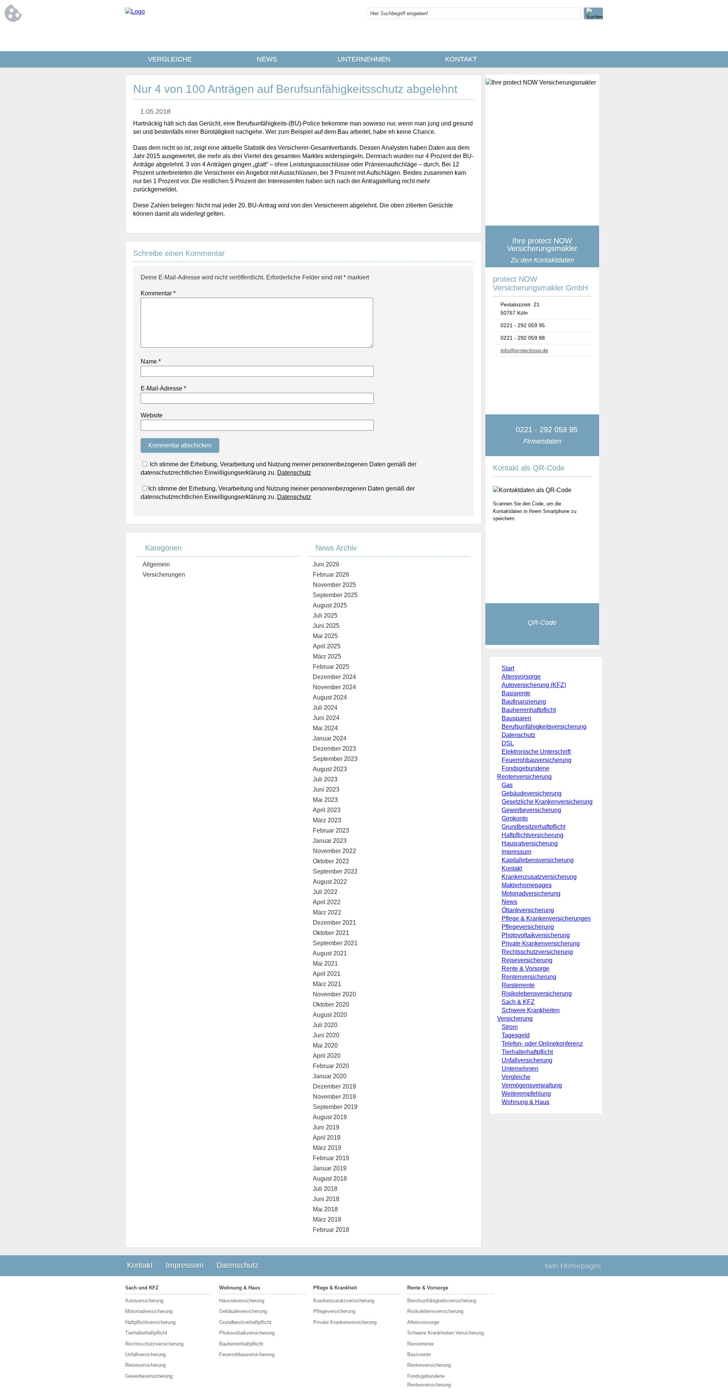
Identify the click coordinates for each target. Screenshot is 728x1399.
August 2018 (330, 1178)
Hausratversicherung (530, 843)
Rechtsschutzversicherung (537, 952)
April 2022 (326, 902)
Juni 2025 (326, 626)
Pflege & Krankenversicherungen (546, 918)
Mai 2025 (325, 636)
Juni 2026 (326, 564)
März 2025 (327, 656)
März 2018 (327, 1219)
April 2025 (326, 646)
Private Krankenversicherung (541, 943)
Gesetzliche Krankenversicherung (547, 801)
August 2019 (330, 1117)
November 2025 (334, 585)
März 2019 (327, 1148)
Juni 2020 (326, 1035)
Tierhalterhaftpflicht (527, 1052)
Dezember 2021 (334, 922)
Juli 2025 (325, 615)
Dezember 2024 (334, 677)
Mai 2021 (325, 963)
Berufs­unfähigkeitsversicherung (544, 726)
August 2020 (330, 1015)
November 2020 (334, 994)
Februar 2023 (331, 830)
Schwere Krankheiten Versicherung (445, 1333)
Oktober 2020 (331, 1004)
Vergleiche (170, 59)
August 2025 (330, 605)
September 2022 (335, 871)
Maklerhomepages (527, 885)
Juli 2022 (325, 892)
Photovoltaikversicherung (536, 935)
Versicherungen (164, 574)
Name (151, 361)
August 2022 (330, 881)
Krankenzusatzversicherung (539, 877)
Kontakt (461, 59)
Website (152, 415)
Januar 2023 (330, 841)
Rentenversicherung (529, 977)
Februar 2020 (331, 1066)
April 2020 (326, 1055)
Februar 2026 (331, 574)
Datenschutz (518, 735)
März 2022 (327, 912)
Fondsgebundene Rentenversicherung (429, 1380)
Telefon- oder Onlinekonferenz (542, 1043)
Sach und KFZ (141, 1288)
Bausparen (516, 718)
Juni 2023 (326, 789)
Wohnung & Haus (525, 1102)
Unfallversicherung (527, 1060)
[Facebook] (597, 38)
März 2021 (327, 984)
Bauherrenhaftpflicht (529, 710)
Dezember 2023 (334, 748)
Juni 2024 (326, 718)
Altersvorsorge (521, 676)
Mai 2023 (325, 800)
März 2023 (327, 820)
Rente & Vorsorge (525, 968)
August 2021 (330, 953)
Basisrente (516, 693)
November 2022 (334, 851)
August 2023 (330, 769)
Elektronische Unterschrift (536, 751)
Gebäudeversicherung (532, 793)
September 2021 (335, 943)
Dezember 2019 (334, 1086)
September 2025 (335, 595)
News (267, 59)
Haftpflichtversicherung (532, 835)
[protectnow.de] (135, 11)
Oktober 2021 (331, 933)
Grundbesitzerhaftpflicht (533, 826)
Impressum (516, 851)
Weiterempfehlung (526, 1093)
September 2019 (335, 1107)
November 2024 (334, 687)
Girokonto (515, 818)
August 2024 (330, 697)
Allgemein (156, 564)
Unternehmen (364, 59)
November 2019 (334, 1096)
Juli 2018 (325, 1189)
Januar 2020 (330, 1076)
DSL (508, 743)
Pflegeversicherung (528, 927)
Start (508, 668)
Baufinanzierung (524, 701)
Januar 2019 (330, 1168)
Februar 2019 (331, 1158)
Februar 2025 (331, 666)
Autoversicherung (144, 1300)
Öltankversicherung (528, 910)
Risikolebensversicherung (537, 993)
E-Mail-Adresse (163, 388)
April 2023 (326, 810)
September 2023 (335, 759)
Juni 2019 (326, 1127)
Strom (510, 1027)
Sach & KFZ (518, 1002)
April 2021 (326, 974)
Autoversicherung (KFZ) (534, 685)
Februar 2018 (331, 1229)
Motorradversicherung (531, 893)
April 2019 (326, 1137)
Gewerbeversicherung (531, 810)
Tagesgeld (516, 1035)
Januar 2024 (330, 738)
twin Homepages (573, 1266)
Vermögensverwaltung (532, 1085)
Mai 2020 (325, 1045)
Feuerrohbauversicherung (536, 760)
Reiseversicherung (527, 960)
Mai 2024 (325, 728)
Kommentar (158, 293)
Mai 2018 (325, 1209)
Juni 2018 (326, 1199)
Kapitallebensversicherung (538, 860)
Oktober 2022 (331, 861)
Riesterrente (518, 985)
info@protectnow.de (524, 350)
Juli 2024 (325, 707)
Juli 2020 (325, 1025)
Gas (507, 785)
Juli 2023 (325, 779)
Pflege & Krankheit (335, 1288)
